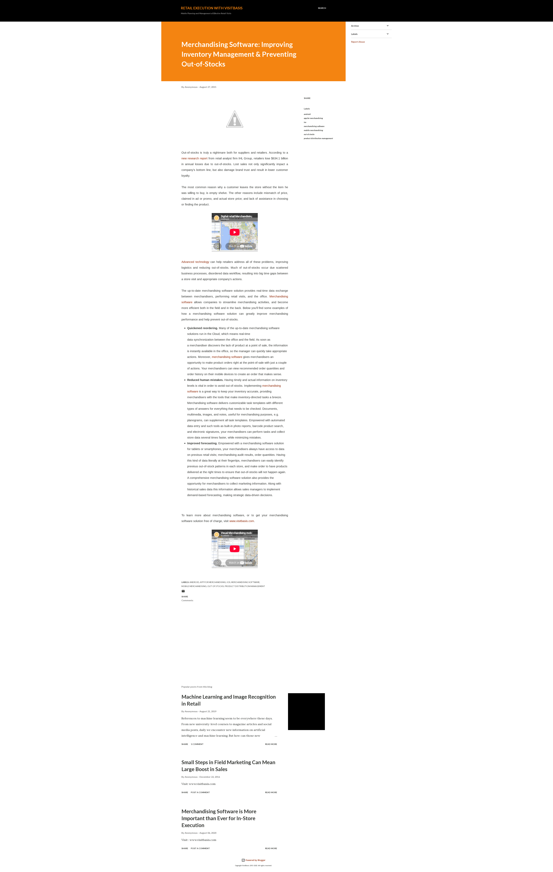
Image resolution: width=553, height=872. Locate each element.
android (307, 114)
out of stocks (309, 134)
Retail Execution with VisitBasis (212, 8)
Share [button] (307, 98)
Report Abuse (358, 41)
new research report (194, 158)
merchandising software (227, 356)
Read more (271, 744)
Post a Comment (200, 792)
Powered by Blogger (255, 860)
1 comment (197, 744)
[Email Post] (183, 592)
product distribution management (318, 138)
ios (305, 122)
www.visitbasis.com (241, 521)
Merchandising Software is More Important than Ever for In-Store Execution (218, 818)
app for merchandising (313, 118)
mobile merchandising (313, 130)
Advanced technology (195, 261)
